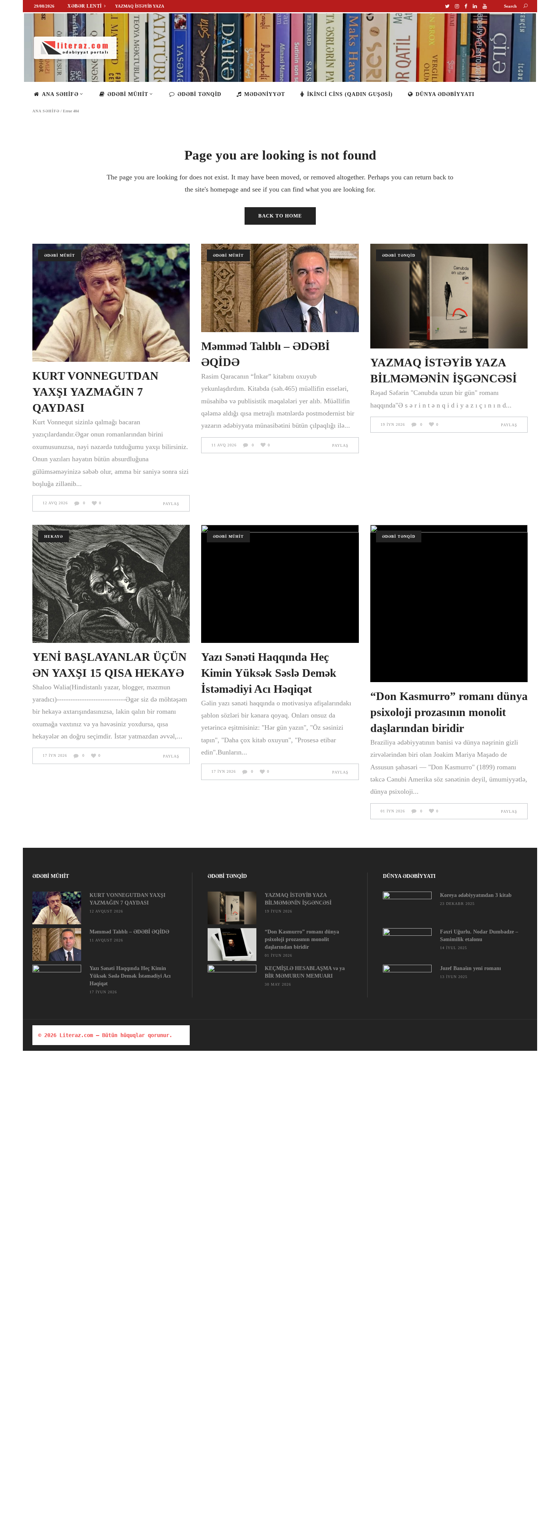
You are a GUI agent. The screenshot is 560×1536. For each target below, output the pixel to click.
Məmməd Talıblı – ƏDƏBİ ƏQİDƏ (129, 932)
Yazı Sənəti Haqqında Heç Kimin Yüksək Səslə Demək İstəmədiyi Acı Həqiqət (268, 673)
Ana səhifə (45, 111)
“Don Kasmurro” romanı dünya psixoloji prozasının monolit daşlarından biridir (449, 712)
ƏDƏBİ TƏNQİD (398, 255)
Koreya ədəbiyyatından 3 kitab (476, 895)
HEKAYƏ (53, 536)
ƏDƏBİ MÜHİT (59, 255)
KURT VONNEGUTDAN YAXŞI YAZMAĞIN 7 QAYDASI (95, 391)
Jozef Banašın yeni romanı (470, 968)
